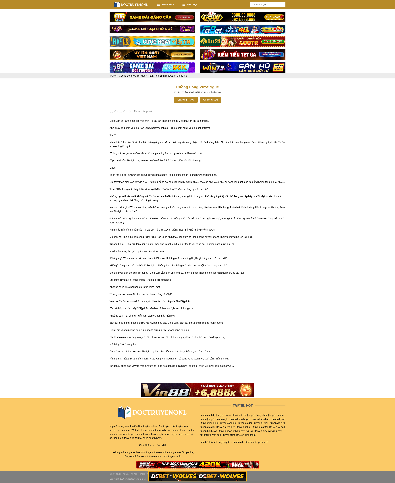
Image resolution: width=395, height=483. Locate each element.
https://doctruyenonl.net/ (122, 426)
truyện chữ (169, 426)
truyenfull (238, 442)
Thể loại (192, 4)
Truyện (113, 75)
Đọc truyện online (147, 426)
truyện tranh (182, 426)
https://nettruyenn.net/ (256, 442)
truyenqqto (224, 442)
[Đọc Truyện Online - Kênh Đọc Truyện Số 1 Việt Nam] (131, 4)
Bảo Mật (161, 445)
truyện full (115, 430)
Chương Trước (185, 99)
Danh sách (168, 4)
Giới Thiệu (145, 445)
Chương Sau (210, 99)
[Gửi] (282, 4)
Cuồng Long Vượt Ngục (132, 75)
